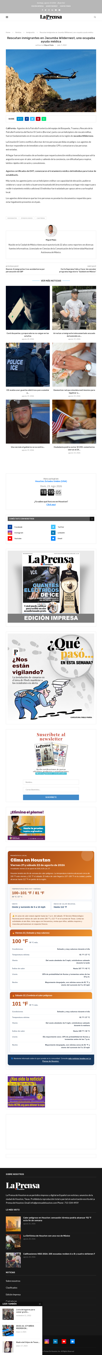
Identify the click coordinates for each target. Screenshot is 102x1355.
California (41, 218)
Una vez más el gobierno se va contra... (28, 447)
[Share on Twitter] (32, 119)
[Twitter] (45, 10)
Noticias (18, 32)
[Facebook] (42, 10)
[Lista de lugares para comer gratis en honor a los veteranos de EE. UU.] (8, 1314)
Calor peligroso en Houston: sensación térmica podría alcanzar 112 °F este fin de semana (57, 1219)
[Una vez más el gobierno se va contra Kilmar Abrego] (28, 422)
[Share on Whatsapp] (44, 119)
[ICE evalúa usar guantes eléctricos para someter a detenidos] (28, 365)
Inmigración (30, 32)
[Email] (59, 10)
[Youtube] (56, 10)
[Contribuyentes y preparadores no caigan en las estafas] (28, 308)
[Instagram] (49, 10)
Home (8, 32)
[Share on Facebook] (27, 119)
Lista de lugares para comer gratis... (25, 1311)
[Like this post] (21, 119)
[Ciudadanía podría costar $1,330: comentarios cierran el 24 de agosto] (74, 422)
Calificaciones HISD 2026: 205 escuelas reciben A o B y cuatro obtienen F (59, 1254)
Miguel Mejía (49, 45)
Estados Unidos (26, 218)
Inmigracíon (12, 218)
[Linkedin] (52, 10)
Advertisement (52, 6)
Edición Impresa (37, 6)
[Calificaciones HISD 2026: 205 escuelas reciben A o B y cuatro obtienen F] (13, 1260)
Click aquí (51, 504)
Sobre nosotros (13, 1281)
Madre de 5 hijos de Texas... (28, 1342)
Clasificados (11, 1287)
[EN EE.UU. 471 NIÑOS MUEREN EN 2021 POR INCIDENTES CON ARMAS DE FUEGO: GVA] (8, 1330)
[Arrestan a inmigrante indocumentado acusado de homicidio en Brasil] (74, 308)
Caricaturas (11, 1301)
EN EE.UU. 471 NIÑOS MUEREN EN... (25, 1327)
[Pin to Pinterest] (38, 119)
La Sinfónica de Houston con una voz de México (46, 1236)
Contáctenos (65, 6)
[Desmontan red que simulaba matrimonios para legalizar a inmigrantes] (74, 365)
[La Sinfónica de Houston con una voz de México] (13, 1242)
